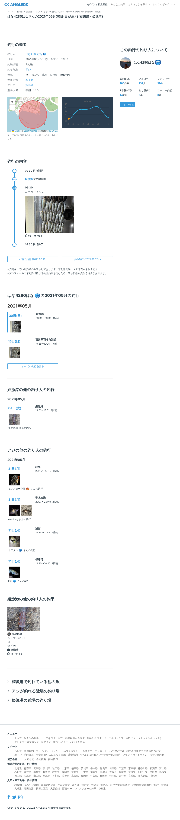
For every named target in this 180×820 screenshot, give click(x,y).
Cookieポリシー (71, 750)
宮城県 (46, 768)
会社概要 (41, 759)
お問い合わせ (156, 754)
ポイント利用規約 (24, 754)
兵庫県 (122, 771)
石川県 (29, 79)
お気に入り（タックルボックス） (144, 738)
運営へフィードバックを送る (69, 741)
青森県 (27, 768)
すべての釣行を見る (33, 366)
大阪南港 (55, 788)
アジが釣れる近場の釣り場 (36, 690)
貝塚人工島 (42, 788)
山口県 (37, 775)
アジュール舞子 (87, 788)
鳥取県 (153, 771)
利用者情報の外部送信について (143, 750)
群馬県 (103, 768)
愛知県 (75, 771)
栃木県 (94, 768)
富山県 (163, 768)
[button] (12, 101)
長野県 (46, 771)
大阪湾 (94, 784)
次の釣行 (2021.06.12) (87, 259)
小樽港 (102, 788)
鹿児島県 (143, 775)
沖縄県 (153, 775)
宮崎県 (132, 775)
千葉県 (122, 768)
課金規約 (73, 754)
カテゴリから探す (137, 4)
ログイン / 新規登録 (97, 4)
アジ (28, 69)
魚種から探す (94, 738)
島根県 (163, 771)
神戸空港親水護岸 (120, 784)
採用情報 (53, 759)
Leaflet (17, 130)
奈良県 (132, 771)
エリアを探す (48, 738)
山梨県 (37, 771)
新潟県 (153, 768)
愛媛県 (65, 775)
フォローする (127, 104)
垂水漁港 (40, 497)
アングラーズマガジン (26, 741)
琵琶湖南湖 (64, 784)
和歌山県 (143, 771)
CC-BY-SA (53, 130)
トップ (18, 738)
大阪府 (113, 771)
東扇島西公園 (48, 784)
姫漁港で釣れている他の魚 (35, 681)
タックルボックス (162, 4)
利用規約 (29, 750)
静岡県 (65, 771)
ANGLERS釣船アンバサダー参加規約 (100, 754)
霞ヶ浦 (75, 784)
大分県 (122, 775)
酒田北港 (29, 788)
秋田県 (56, 768)
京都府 (103, 771)
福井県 (27, 771)
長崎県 (103, 775)
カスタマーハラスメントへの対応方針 (103, 750)
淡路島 (104, 784)
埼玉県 (113, 768)
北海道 (18, 768)
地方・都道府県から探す (71, 738)
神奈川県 (143, 768)
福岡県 (84, 775)
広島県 (27, 775)
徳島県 (46, 775)
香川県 (56, 775)
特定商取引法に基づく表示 (51, 754)
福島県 (75, 768)
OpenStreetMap (30, 130)
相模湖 (18, 784)
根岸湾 (39, 559)
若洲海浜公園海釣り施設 (145, 784)
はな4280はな (34, 54)
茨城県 (84, 768)
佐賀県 (94, 775)
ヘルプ (18, 750)
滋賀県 (94, 771)
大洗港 (18, 788)
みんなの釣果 (118, 4)
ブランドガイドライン (135, 754)
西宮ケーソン (69, 788)
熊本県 (113, 775)
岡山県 (18, 775)
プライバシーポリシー (48, 750)
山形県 (65, 768)
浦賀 (38, 528)
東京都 (132, 768)
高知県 (75, 775)
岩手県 (37, 768)
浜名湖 (85, 784)
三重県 (84, 771)
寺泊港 (164, 784)
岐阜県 (56, 771)
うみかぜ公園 (31, 784)
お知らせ (29, 759)
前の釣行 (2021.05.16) (32, 259)
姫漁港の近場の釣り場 (31, 700)
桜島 (38, 467)
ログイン (46, 741)
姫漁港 (29, 85)
